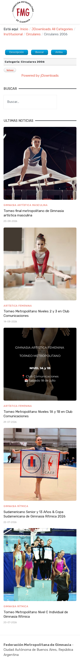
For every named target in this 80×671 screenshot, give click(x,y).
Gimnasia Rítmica (16, 506)
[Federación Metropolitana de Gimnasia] (23, 12)
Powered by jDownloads (40, 76)
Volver (10, 70)
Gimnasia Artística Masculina (26, 205)
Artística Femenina (18, 305)
